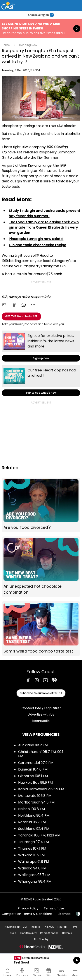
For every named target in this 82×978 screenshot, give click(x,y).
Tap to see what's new (41, 380)
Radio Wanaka (49, 933)
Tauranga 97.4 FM (33, 841)
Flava (74, 927)
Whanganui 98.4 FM (34, 881)
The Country (41, 939)
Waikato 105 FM (31, 855)
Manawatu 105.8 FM (34, 795)
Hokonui (67, 933)
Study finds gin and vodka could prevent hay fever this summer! (44, 213)
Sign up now (41, 346)
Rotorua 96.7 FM (32, 822)
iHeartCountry (28, 933)
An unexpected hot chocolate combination (41, 566)
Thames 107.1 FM (32, 848)
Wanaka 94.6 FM (32, 868)
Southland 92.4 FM (33, 828)
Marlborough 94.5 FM (36, 802)
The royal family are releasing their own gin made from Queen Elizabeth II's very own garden (44, 227)
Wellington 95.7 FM (34, 874)
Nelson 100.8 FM (31, 808)
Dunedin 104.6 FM (32, 769)
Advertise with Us (41, 714)
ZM (25, 927)
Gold (13, 933)
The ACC (49, 927)
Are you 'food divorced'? (41, 505)
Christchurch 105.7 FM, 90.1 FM (40, 754)
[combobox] (33, 304)
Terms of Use (54, 908)
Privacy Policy (28, 908)
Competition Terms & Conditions (27, 914)
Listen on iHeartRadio (41, 960)
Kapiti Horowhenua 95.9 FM (41, 789)
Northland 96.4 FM (33, 815)
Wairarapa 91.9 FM (33, 861)
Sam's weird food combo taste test (41, 628)
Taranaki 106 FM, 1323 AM (39, 835)
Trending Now (28, 45)
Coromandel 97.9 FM (35, 762)
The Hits (35, 927)
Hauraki (62, 927)
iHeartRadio (41, 721)
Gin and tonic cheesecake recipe (37, 244)
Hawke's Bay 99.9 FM (35, 782)
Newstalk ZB (12, 927)
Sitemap (64, 914)
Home (6, 45)
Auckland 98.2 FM (33, 745)
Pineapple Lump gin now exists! (36, 238)
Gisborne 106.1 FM (33, 775)
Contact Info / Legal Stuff (41, 708)
